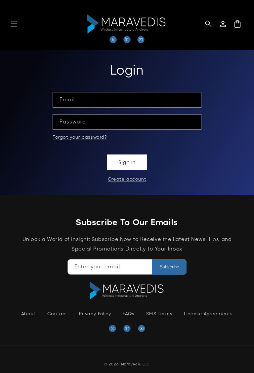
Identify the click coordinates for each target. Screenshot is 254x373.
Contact (57, 313)
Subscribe (169, 266)
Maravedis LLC (135, 364)
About (28, 313)
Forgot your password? (80, 137)
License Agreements (208, 313)
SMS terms (159, 313)
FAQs (128, 313)
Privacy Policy (95, 313)
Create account (127, 179)
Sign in (127, 162)
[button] (14, 24)
